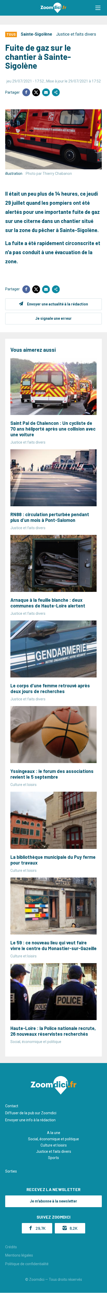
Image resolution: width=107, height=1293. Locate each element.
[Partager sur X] (36, 92)
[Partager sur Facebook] (26, 92)
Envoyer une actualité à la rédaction (57, 304)
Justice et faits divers (76, 34)
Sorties (11, 1171)
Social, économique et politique (53, 1139)
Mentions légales (19, 1255)
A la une (53, 1133)
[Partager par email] (46, 92)
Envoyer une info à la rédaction (30, 1120)
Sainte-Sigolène (36, 34)
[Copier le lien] (56, 92)
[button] (98, 8)
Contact (11, 1106)
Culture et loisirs (54, 1145)
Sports (53, 1158)
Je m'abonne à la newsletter (53, 1201)
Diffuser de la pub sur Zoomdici (30, 1113)
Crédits (11, 1247)
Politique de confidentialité (27, 1264)
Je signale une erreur (53, 318)
